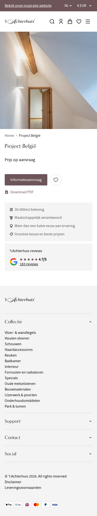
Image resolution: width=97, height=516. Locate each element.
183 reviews (29, 264)
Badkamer (13, 361)
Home (9, 135)
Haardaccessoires (19, 349)
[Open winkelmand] (69, 21)
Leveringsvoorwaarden (23, 487)
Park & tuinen (15, 406)
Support (12, 421)
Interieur (12, 366)
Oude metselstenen (20, 383)
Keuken (11, 355)
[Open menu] (87, 21)
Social (10, 453)
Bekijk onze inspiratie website (28, 5)
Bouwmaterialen (18, 389)
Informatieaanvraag (26, 179)
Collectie (13, 321)
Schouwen (13, 344)
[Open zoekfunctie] (52, 21)
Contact (12, 437)
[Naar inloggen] (61, 21)
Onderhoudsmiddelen (22, 400)
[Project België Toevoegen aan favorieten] (55, 179)
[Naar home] (20, 21)
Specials (11, 378)
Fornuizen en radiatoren (24, 372)
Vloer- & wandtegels (20, 332)
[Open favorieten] (78, 21)
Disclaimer (13, 482)
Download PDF (22, 192)
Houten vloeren (17, 338)
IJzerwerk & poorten (21, 395)
